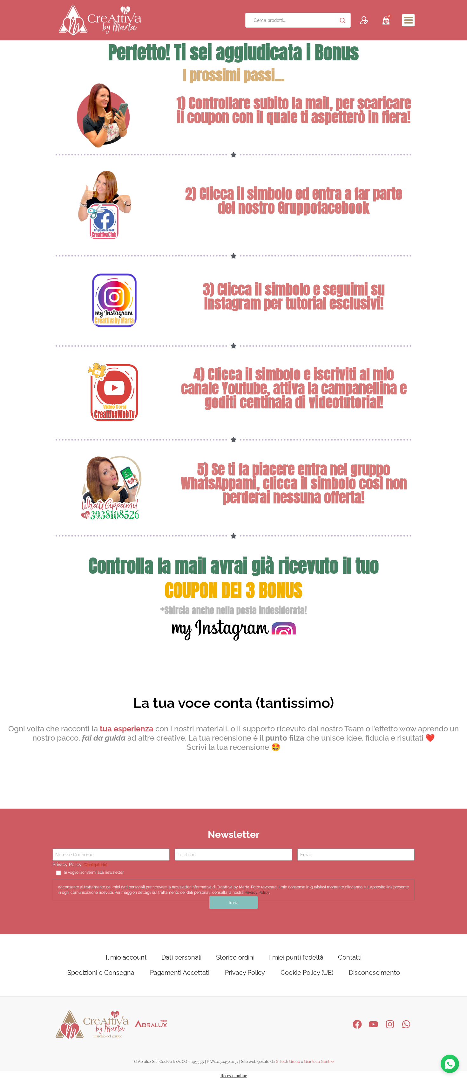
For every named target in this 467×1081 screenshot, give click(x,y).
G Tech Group (288, 1061)
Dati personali (181, 957)
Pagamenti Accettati (179, 972)
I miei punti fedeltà (296, 957)
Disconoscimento (374, 972)
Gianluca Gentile (319, 1061)
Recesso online (233, 1075)
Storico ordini (235, 957)
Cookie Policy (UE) (307, 972)
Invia (233, 902)
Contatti (350, 957)
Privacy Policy (257, 892)
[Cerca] (342, 20)
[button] (408, 20)
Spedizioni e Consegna (100, 972)
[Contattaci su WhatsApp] (450, 1064)
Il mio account (126, 957)
